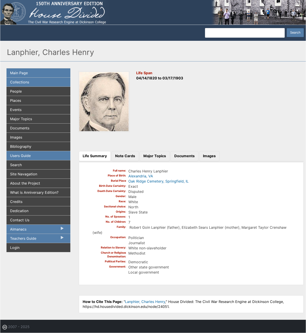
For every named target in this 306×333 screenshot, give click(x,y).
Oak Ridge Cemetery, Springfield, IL (158, 181)
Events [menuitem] (16, 109)
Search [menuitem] (16, 165)
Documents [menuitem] (19, 128)
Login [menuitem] (14, 247)
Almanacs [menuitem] (16, 230)
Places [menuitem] (15, 100)
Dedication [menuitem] (19, 211)
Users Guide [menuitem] (20, 155)
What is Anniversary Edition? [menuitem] (34, 192)
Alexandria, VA (140, 176)
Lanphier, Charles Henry (145, 301)
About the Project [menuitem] (25, 183)
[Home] (153, 12)
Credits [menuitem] (16, 201)
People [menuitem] (16, 91)
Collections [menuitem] (19, 82)
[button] (103, 130)
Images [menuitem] (16, 137)
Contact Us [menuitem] (19, 220)
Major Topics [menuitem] (21, 119)
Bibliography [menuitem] (20, 146)
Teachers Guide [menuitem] (21, 239)
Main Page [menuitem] (19, 73)
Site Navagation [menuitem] (23, 174)
